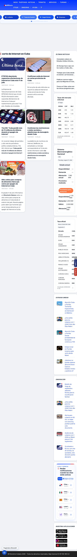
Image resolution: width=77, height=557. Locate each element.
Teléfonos (23, 2)
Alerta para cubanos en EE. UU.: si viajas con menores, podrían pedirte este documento (70, 421)
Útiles (15, 7)
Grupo (71, 478)
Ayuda (34, 7)
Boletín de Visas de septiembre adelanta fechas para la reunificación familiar (69, 390)
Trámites (42, 2)
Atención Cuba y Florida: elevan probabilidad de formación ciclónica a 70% (70, 336)
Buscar (41, 7)
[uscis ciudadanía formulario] (60, 434)
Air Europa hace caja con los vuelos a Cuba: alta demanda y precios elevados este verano (65, 67)
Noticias (31, 2)
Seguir (66, 478)
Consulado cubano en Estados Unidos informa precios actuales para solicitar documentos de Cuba (65, 60)
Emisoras (25, 7)
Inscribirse (60, 478)
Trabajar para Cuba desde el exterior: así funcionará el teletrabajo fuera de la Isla (65, 74)
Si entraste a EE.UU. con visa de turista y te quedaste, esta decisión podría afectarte (70, 451)
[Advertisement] (38, 37)
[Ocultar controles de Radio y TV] (75, 257)
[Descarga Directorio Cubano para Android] (61, 537)
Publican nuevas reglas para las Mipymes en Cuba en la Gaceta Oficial (66, 81)
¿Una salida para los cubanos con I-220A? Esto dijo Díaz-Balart (70, 322)
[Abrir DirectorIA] (4, 552)
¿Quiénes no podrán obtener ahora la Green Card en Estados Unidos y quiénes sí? (70, 365)
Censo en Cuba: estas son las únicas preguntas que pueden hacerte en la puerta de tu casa (65, 87)
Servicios (53, 2)
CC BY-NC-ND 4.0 (63, 554)
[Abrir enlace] (60, 303)
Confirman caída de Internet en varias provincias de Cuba (38, 78)
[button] (75, 263)
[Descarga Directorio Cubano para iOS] (61, 532)
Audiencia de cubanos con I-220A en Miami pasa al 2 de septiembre (70, 437)
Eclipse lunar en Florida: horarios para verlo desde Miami (69, 351)
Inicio (15, 2)
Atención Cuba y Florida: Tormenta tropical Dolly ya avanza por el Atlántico (69, 307)
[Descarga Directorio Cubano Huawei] (61, 546)
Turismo (63, 2)
